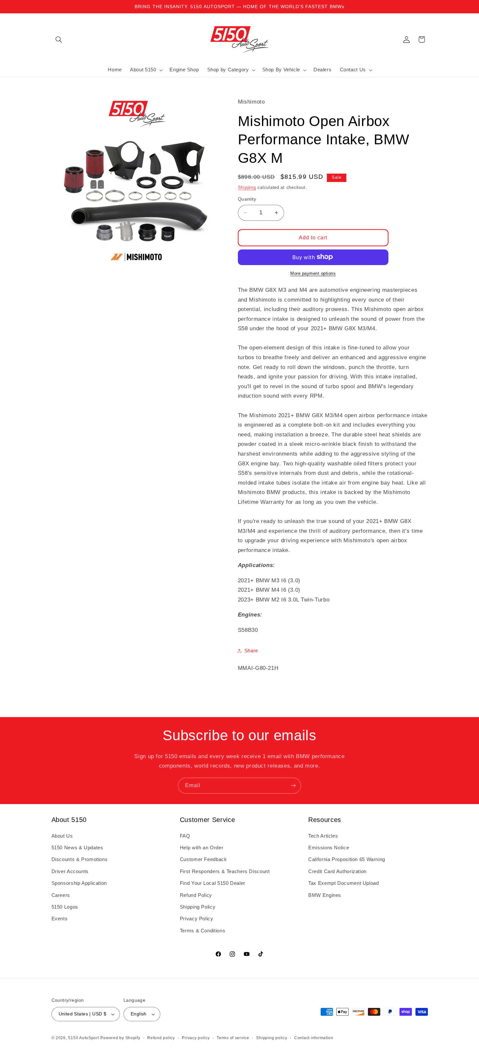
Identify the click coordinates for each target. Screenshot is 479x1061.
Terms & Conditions (202, 930)
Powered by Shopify (120, 1038)
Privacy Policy (196, 918)
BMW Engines (324, 895)
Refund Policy (196, 895)
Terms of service (233, 1038)
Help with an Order (201, 847)
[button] (58, 39)
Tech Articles (323, 836)
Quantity (247, 199)
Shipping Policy (197, 907)
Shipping (247, 187)
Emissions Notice (328, 847)
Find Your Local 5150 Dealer (212, 883)
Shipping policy (271, 1038)
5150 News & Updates (77, 847)
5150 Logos (64, 907)
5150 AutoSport (83, 1038)
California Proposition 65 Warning (346, 859)
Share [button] (251, 650)
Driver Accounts (70, 871)
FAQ (185, 836)
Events (59, 918)
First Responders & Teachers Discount (225, 871)
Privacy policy (196, 1038)
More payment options (313, 273)
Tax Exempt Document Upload (343, 883)
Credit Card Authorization (337, 871)
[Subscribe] (293, 786)
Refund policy (161, 1038)
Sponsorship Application (79, 883)
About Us (62, 836)
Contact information (313, 1038)
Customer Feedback (203, 859)
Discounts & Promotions (79, 859)
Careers (60, 895)
